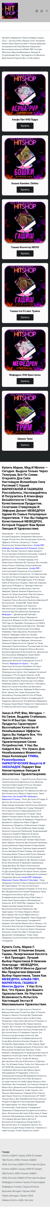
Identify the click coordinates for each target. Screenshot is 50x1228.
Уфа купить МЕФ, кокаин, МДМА (19, 1160)
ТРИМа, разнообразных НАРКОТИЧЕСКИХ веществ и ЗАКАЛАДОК (23, 761)
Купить (25, 125)
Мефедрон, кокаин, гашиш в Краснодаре (23, 1182)
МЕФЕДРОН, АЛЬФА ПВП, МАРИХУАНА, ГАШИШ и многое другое (20, 982)
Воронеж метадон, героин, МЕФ (19, 1191)
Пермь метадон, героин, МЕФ (17, 1195)
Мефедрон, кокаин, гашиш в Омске (20, 1186)
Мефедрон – (8, 614)
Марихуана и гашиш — (20, 663)
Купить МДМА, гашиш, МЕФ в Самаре (22, 1155)
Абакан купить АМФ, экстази (17, 1200)
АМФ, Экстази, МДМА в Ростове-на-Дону (24, 1164)
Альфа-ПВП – (35, 568)
